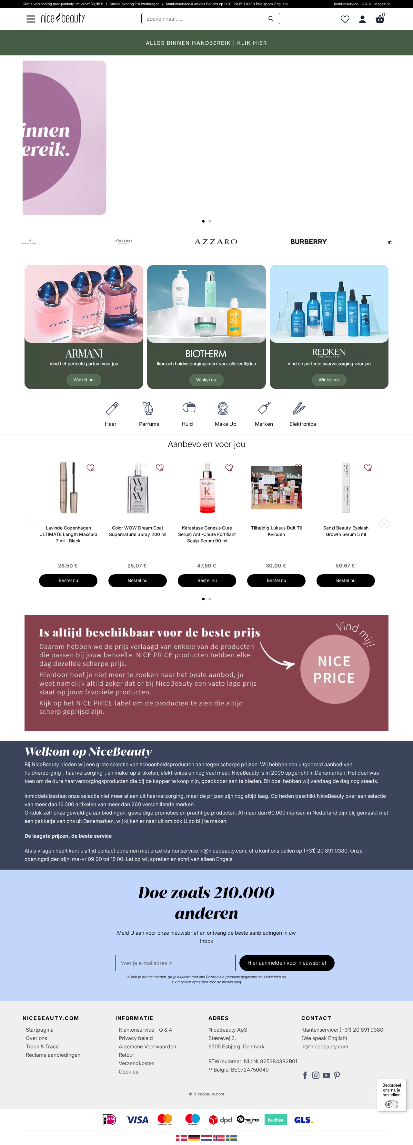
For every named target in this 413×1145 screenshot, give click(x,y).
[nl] (207, 1137)
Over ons (36, 1038)
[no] (219, 1137)
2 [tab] (210, 599)
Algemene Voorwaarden (147, 1046)
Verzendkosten (137, 1063)
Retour (126, 1055)
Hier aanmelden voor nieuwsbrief (287, 962)
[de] (194, 1137)
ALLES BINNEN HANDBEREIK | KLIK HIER (206, 43)
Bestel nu (68, 580)
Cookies (128, 1071)
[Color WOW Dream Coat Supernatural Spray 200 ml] (137, 487)
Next (382, 524)
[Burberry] (252, 241)
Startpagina (40, 1029)
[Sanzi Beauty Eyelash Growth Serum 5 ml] (346, 487)
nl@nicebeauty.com (324, 1046)
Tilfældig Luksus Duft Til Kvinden (276, 531)
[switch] (391, 1104)
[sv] (231, 1137)
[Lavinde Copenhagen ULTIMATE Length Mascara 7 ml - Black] (68, 487)
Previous (30, 524)
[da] (182, 1137)
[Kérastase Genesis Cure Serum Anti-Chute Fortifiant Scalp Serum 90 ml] (207, 487)
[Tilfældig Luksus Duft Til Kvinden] (276, 487)
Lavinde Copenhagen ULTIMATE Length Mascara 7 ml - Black (68, 534)
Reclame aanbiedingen (53, 1055)
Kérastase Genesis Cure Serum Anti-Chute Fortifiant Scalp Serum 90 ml (207, 534)
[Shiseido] (67, 241)
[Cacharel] (345, 241)
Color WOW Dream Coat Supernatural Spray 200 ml (137, 531)
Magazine (382, 4)
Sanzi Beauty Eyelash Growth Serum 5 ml (345, 531)
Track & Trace (42, 1046)
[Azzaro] (160, 241)
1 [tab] (204, 599)
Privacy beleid (136, 1038)
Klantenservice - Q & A (352, 4)
